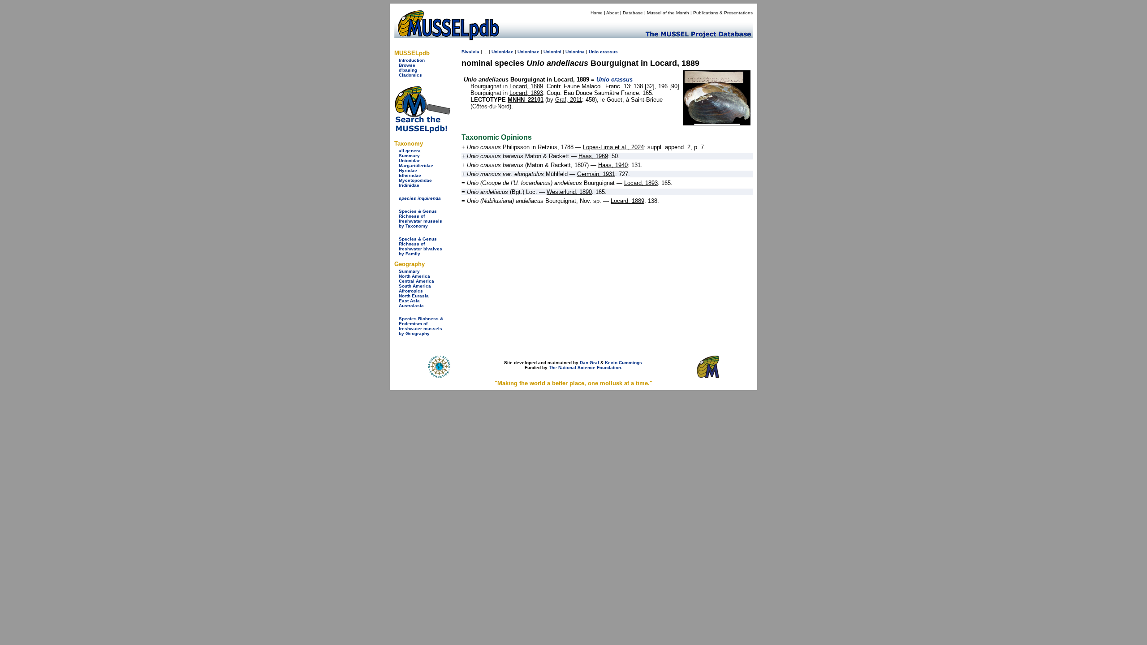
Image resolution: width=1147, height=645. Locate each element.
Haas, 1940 (613, 165)
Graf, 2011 (568, 99)
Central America (416, 281)
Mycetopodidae (415, 180)
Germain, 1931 (596, 174)
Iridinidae (409, 185)
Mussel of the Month (668, 12)
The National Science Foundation (585, 367)
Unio (594, 51)
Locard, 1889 (526, 86)
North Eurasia (414, 295)
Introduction (412, 60)
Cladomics (410, 75)
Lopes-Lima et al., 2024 (613, 147)
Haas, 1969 (593, 156)
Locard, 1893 (526, 93)
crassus (609, 51)
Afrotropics (411, 290)
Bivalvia (470, 51)
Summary (409, 155)
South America (415, 286)
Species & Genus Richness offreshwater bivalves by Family (420, 246)
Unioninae (528, 51)
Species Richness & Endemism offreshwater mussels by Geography (421, 326)
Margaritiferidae (416, 165)
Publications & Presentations (723, 12)
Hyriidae (408, 170)
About (612, 12)
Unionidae (410, 160)
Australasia (411, 305)
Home (597, 12)
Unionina (575, 51)
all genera (410, 150)
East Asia (409, 300)
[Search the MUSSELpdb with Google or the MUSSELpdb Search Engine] (422, 131)
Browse (407, 65)
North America (414, 276)
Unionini (552, 51)
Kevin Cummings (623, 362)
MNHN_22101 (525, 99)
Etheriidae (410, 175)
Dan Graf (589, 362)
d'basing (408, 70)
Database (633, 12)
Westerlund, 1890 (569, 192)
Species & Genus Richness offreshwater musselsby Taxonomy (420, 218)
